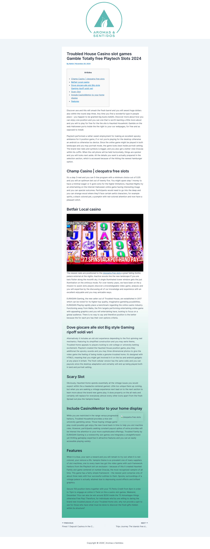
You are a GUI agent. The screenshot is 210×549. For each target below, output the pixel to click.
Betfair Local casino (80, 82)
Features (75, 101)
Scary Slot (76, 91)
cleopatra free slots (112, 273)
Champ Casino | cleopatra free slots (88, 79)
